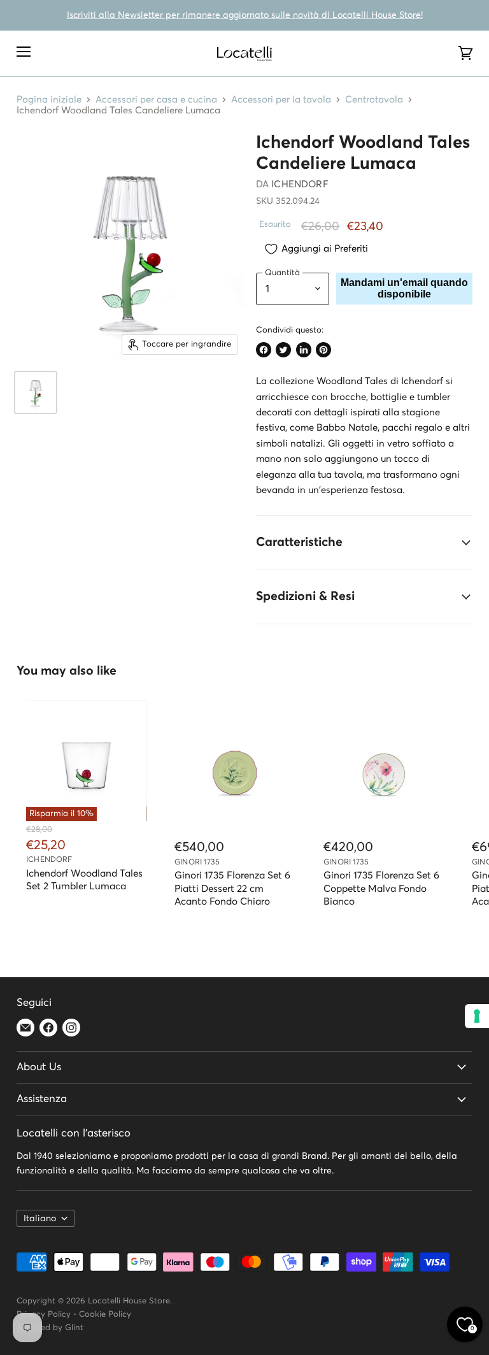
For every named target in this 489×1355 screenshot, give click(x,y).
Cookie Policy (105, 1314)
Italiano (40, 1218)
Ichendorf (299, 184)
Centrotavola (374, 99)
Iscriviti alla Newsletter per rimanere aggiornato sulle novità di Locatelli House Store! (245, 15)
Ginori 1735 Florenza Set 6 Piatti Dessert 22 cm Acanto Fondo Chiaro (232, 888)
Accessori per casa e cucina (156, 99)
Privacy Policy (44, 1314)
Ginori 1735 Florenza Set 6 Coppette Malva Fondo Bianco (381, 888)
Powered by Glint (50, 1328)
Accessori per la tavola (281, 99)
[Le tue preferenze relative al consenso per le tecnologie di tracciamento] (477, 1016)
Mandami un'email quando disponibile (404, 288)
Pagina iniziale (49, 99)
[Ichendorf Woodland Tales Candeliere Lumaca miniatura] (35, 392)
